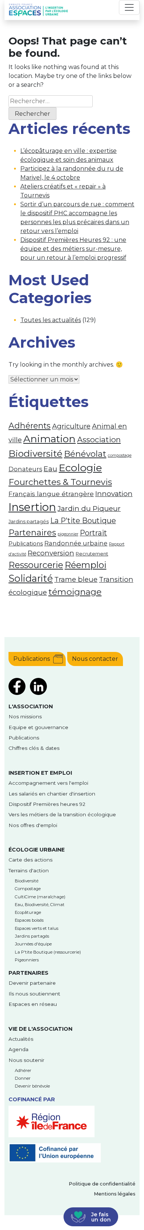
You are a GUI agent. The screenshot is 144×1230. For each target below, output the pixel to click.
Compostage (28, 888)
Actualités (20, 1039)
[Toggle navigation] (129, 7)
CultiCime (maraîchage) (40, 896)
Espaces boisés (29, 920)
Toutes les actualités (50, 320)
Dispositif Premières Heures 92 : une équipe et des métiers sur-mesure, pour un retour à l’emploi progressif (73, 248)
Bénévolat (85, 454)
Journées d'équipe (33, 944)
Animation (49, 439)
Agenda (18, 1049)
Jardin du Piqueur (89, 508)
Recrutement (92, 554)
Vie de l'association (40, 1029)
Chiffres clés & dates (33, 748)
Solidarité (30, 578)
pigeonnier (68, 534)
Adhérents (29, 425)
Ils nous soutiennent (34, 994)
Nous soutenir (26, 1060)
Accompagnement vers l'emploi (48, 783)
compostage (119, 455)
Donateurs (25, 469)
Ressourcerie (35, 565)
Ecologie (80, 468)
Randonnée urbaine (75, 543)
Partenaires (32, 533)
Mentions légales (115, 1194)
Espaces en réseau (32, 1004)
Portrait (93, 532)
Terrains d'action (28, 870)
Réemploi (85, 565)
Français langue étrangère (51, 494)
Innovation (114, 493)
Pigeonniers (27, 959)
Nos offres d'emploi (32, 825)
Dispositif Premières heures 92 (46, 804)
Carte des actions (30, 860)
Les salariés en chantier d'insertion (51, 794)
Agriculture (71, 426)
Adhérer (23, 1070)
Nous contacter (95, 658)
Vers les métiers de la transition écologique (62, 814)
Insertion (32, 507)
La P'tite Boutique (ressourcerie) (48, 952)
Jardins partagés (28, 521)
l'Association (30, 706)
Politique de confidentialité (102, 1184)
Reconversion (51, 553)
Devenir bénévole (32, 1086)
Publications (25, 543)
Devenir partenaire (32, 983)
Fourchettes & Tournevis (60, 482)
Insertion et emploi (40, 773)
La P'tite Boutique (83, 520)
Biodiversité (35, 453)
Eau (50, 468)
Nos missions (25, 716)
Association (99, 439)
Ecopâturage (28, 912)
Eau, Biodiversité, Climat (40, 904)
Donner (23, 1078)
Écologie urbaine (36, 849)
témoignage (75, 592)
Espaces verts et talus (36, 928)
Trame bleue (75, 579)
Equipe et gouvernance (38, 727)
